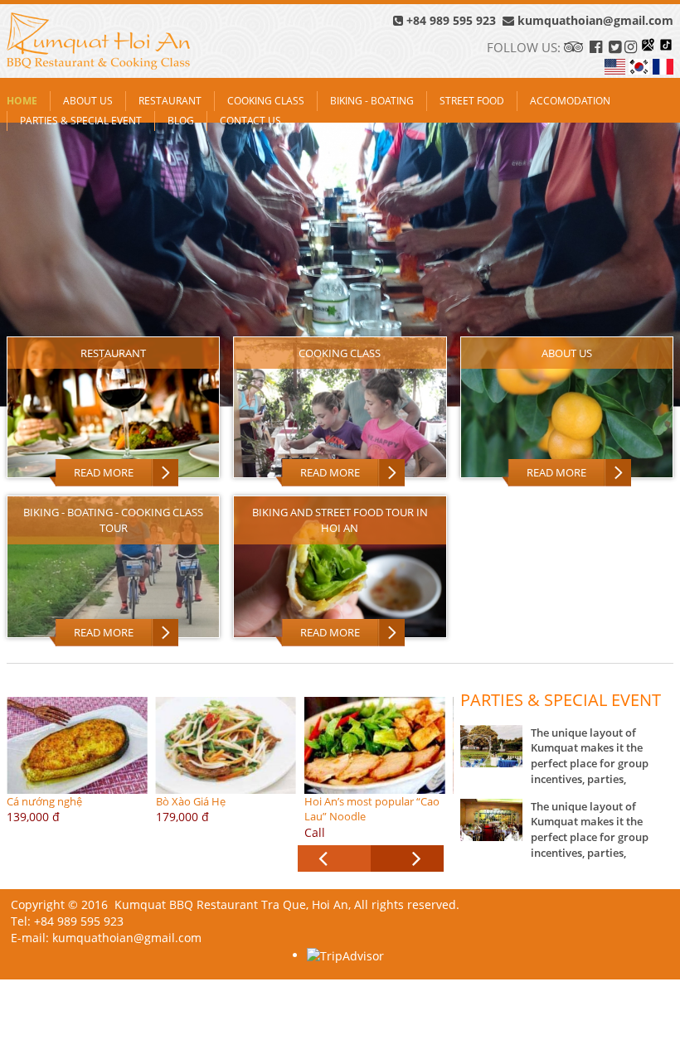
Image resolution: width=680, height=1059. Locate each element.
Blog (181, 121)
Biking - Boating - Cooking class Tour (113, 520)
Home (22, 101)
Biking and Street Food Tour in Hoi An (340, 520)
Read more (104, 472)
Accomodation (570, 101)
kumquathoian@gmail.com (595, 20)
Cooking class (340, 353)
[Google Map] (647, 47)
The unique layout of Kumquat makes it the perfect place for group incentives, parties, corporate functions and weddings (593, 771)
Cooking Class (265, 101)
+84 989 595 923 (451, 20)
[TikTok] (665, 47)
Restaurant (170, 101)
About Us (88, 101)
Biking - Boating (372, 101)
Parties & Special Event (81, 121)
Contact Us (250, 121)
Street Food (472, 101)
